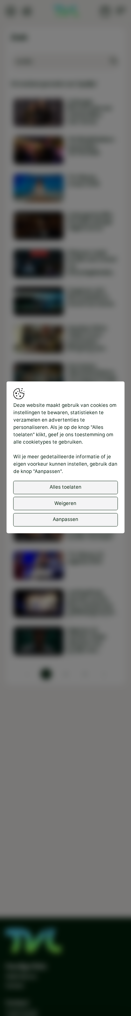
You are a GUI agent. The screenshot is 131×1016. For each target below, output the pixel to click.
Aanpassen (65, 519)
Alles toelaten (65, 487)
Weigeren (65, 503)
